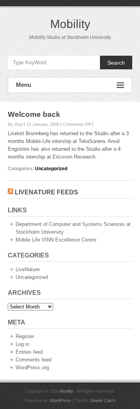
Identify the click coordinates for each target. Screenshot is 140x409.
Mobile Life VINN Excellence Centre (56, 240)
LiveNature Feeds (46, 192)
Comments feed (33, 360)
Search (116, 63)
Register (25, 336)
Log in (22, 344)
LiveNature (28, 269)
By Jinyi (15, 124)
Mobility (70, 24)
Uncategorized (51, 168)
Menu (23, 84)
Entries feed (29, 352)
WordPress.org (32, 367)
